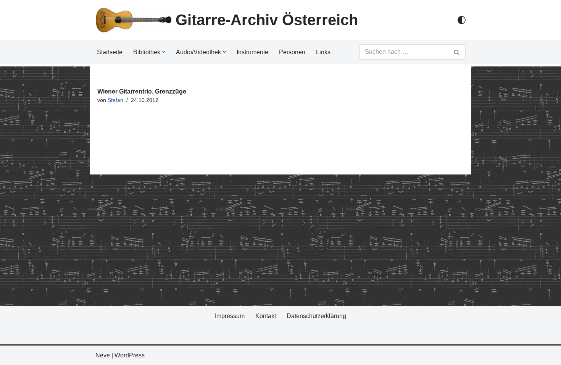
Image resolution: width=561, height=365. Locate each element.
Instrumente (252, 52)
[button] (163, 51)
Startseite (110, 52)
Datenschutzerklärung (316, 316)
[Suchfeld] (457, 52)
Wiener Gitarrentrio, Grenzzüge (141, 91)
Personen (292, 52)
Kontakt (265, 316)
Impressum (230, 316)
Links (323, 52)
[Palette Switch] (462, 20)
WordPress (129, 355)
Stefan (115, 100)
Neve (102, 355)
